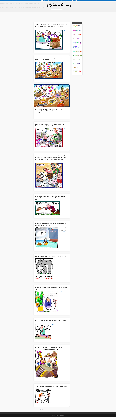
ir (77, 26)
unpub (74, 47)
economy (77, 59)
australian (75, 71)
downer (74, 55)
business (75, 70)
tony (76, 54)
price (80, 26)
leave (74, 34)
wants (74, 33)
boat (73, 50)
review (77, 60)
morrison (74, 30)
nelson (74, 51)
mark (78, 37)
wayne (74, 46)
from (80, 46)
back (80, 37)
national (78, 31)
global (76, 51)
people (76, 50)
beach (81, 55)
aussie (80, 30)
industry (79, 29)
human (79, 43)
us (76, 55)
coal (77, 42)
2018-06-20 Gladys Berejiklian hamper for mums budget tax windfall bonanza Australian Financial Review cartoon (51, 26)
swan (74, 63)
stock (75, 42)
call (77, 70)
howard (75, 73)
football (76, 37)
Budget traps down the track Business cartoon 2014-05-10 (51, 288)
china (79, 66)
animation (77, 64)
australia (78, 63)
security (79, 33)
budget (74, 60)
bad (80, 35)
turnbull (74, 66)
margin (79, 71)
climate (76, 39)
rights (74, 54)
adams (74, 39)
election (79, 56)
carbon (74, 56)
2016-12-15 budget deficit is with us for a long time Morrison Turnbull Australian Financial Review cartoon (50, 125)
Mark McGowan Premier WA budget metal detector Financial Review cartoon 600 (50, 58)
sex (73, 26)
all (75, 34)
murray (74, 29)
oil (73, 52)
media (77, 68)
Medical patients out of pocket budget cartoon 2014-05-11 (51, 321)
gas (73, 42)
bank (79, 60)
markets (77, 30)
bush (77, 67)
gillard (74, 68)
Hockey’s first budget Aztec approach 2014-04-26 (49, 347)
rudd (79, 70)
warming (79, 38)
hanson (77, 29)
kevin (80, 34)
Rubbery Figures (43, 0)
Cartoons (49, 0)
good (77, 43)
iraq (78, 67)
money (76, 47)
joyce (78, 39)
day (80, 52)
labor (80, 59)
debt (77, 25)
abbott (77, 66)
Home (38, 0)
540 (77, 38)
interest (79, 50)
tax (79, 64)
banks (77, 52)
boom (78, 54)
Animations (61, 0)
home (78, 42)
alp (75, 54)
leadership (74, 43)
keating (76, 33)
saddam (77, 56)
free (81, 43)
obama (74, 37)
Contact (67, 0)
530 (75, 26)
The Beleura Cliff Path (74, 0)
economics (77, 34)
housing (74, 35)
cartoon (79, 73)
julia (75, 63)
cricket (76, 46)
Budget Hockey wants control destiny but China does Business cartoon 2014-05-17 (50, 224)
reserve (80, 51)
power (79, 26)
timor (78, 46)
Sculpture (55, 0)
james (77, 35)
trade (79, 52)
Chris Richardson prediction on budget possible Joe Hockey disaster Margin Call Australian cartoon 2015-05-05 (51, 197)
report (78, 51)
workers (79, 25)
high (73, 38)
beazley (78, 55)
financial (74, 59)
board (78, 35)
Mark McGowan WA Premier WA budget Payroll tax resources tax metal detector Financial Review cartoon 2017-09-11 (50, 110)
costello (74, 67)
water (75, 38)
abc (78, 47)
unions (76, 31)
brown (74, 31)
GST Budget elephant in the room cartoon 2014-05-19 (50, 256)
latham (74, 64)
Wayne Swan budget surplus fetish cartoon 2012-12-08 (51, 386)
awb (76, 26)
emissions (74, 25)
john (80, 42)
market (75, 52)
